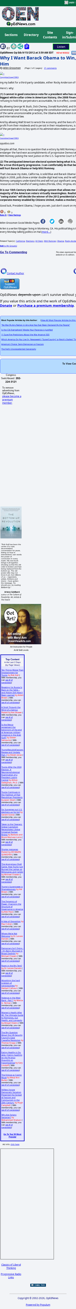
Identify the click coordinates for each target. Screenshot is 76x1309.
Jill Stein (39, 241)
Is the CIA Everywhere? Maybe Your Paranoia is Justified (27, 330)
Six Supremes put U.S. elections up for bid (11, 810)
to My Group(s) (8, 246)
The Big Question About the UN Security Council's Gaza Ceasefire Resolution (11, 1036)
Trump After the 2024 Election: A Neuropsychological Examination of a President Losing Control (11, 773)
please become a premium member (11, 400)
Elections (30, 241)
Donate (6, 305)
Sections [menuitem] (11, 35)
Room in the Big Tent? (11, 965)
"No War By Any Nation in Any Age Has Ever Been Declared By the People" (35, 325)
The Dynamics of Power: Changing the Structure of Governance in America (12, 905)
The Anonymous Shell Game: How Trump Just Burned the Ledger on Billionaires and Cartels (12, 868)
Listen (61, 47)
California (20, 241)
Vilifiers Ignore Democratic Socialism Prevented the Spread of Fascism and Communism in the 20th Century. (11, 1096)
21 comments (50, 68)
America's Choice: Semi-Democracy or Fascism (22, 344)
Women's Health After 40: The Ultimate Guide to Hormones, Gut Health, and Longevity (12, 1016)
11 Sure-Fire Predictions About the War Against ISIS (25, 334)
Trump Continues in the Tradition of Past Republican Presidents (12, 795)
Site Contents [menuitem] (50, 34)
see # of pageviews (7, 681)
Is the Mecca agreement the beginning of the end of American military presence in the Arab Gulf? (11, 731)
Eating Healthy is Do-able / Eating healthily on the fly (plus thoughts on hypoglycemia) (11, 1057)
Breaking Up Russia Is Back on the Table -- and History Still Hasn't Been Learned (12, 691)
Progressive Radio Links (11, 1275)
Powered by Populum (38, 1304)
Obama (60, 241)
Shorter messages (9, 849)
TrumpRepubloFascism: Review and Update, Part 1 (12, 752)
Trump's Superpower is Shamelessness (12, 888)
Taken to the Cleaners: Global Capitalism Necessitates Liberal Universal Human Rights (11, 829)
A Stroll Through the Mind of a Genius (10, 708)
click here (15, 1144)
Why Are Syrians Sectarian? (8, 1116)
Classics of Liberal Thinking (11, 1266)
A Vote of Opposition (11, 921)
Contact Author (15, 273)
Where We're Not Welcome (9, 934)
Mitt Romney (50, 241)
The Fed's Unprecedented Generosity (18, 349)
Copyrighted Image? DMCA (9, 77)
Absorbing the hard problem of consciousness (10, 983)
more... (46, 231)
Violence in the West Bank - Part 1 (10, 999)
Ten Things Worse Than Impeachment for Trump (12, 672)
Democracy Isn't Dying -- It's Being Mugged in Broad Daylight (12, 951)
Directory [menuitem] (31, 35)
